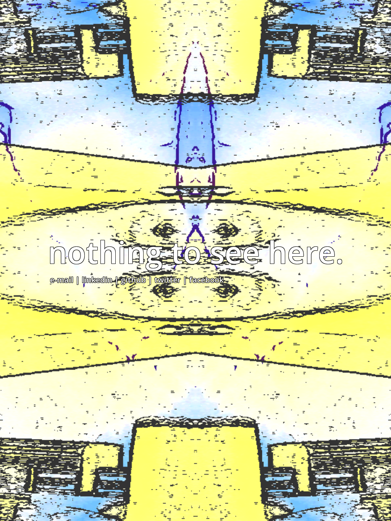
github (133, 280)
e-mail (61, 280)
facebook (206, 280)
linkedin (97, 280)
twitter (167, 280)
